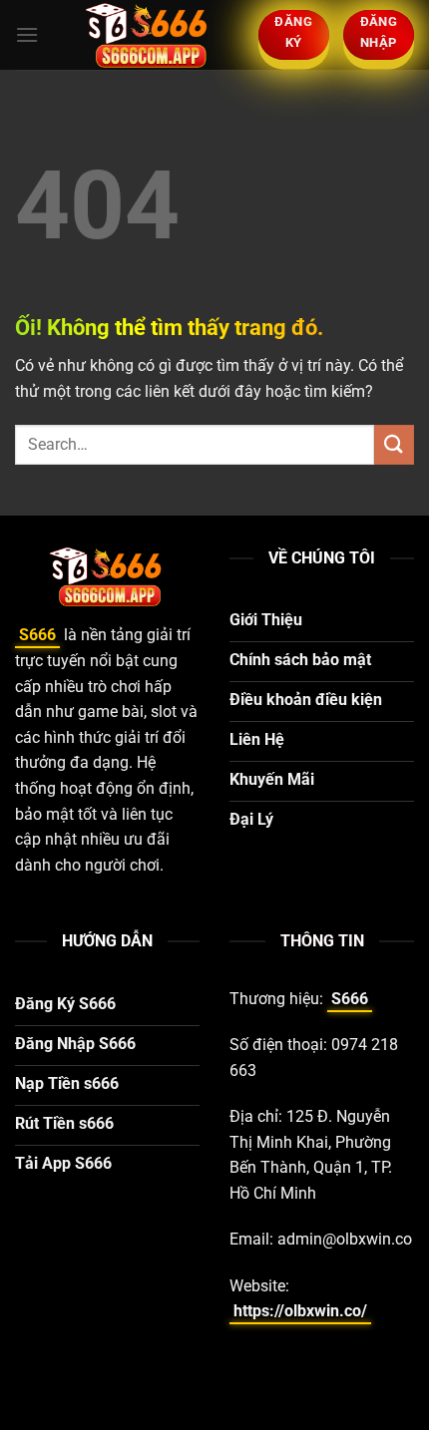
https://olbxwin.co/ (300, 1310)
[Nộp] (394, 444)
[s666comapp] (148, 35)
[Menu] (27, 34)
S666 (37, 634)
